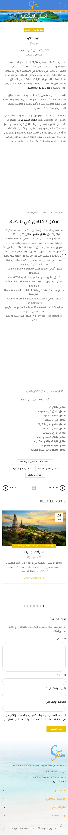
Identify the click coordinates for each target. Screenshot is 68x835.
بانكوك (35, 62)
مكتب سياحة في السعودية (25, 545)
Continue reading (34, 578)
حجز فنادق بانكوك (20, 468)
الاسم (61, 675)
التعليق (61, 639)
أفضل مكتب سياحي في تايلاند (34, 462)
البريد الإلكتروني (56, 689)
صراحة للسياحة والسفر (34, 30)
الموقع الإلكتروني (56, 702)
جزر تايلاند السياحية (39, 88)
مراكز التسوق (29, 120)
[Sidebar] (64, 254)
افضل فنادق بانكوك (47, 468)
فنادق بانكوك (38, 234)
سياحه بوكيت (34, 552)
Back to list (34, 488)
